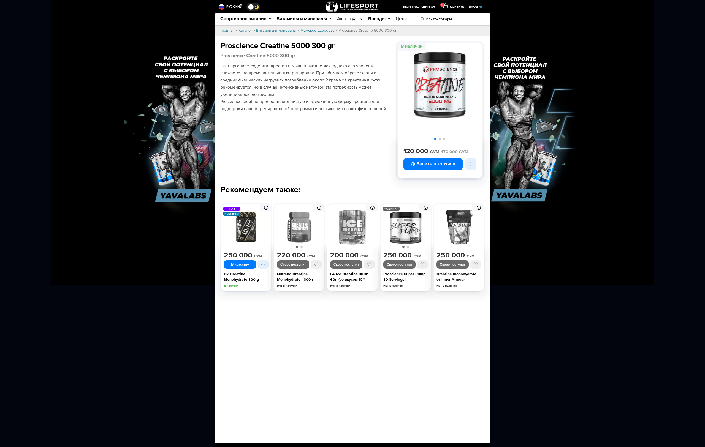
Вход (473, 7)
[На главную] (352, 7)
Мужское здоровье (317, 30)
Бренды (377, 18)
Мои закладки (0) (419, 7)
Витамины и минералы (302, 18)
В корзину (240, 264)
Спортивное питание (243, 18)
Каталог (245, 30)
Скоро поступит (293, 264)
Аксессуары (350, 18)
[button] (435, 139)
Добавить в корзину (433, 164)
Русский (234, 7)
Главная (227, 30)
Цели (401, 18)
